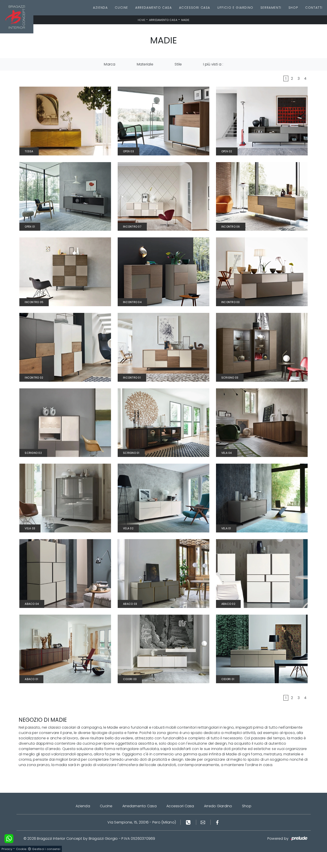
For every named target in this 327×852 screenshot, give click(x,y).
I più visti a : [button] (213, 64)
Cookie (21, 849)
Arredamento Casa (153, 7)
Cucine (121, 7)
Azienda (100, 7)
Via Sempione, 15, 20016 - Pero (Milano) (141, 822)
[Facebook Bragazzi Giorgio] (217, 822)
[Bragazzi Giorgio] (16, 16)
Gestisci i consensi (46, 849)
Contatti (314, 7)
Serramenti (270, 7)
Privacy (7, 849)
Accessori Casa (194, 7)
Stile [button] (178, 64)
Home (141, 20)
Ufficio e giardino (235, 7)
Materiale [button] (145, 64)
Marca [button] (109, 64)
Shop (293, 7)
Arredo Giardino (218, 806)
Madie (185, 20)
